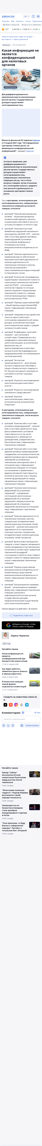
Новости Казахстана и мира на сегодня (17, 37)
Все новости (6, 39)
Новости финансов (21, 39)
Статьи (28, 21)
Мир (12, 21)
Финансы (19, 21)
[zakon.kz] (8, 16)
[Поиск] (33, 16)
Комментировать (32, 725)
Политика (5, 21)
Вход (38, 713)
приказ (36, 140)
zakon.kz (30, 151)
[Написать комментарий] (21, 719)
